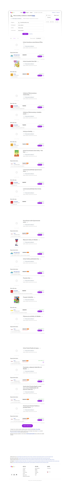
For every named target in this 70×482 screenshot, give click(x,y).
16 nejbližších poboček (17, 164)
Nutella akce (25, 456)
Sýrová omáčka (15, 462)
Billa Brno (24, 459)
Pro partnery (49, 468)
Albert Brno (33, 459)
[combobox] (40, 38)
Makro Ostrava (52, 459)
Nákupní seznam (56, 15)
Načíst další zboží (27, 425)
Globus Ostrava (28, 459)
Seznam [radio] (14, 38)
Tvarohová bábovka (32, 462)
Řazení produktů (32, 38)
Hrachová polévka (20, 462)
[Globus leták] (12, 75)
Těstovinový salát (45, 462)
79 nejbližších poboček (17, 183)
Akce (24, 12)
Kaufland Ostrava (37, 459)
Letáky (21, 12)
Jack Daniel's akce (35, 456)
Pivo (47, 456)
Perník (42, 462)
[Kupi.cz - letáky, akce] (12, 12)
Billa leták (28, 458)
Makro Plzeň (48, 459)
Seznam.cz (58, 12)
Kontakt (24, 469)
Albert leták (40, 458)
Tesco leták (44, 458)
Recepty (31, 12)
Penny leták (25, 458)
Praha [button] (33, 15)
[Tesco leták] (12, 164)
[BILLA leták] (12, 310)
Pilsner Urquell (30, 456)
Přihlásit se (54, 12)
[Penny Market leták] (12, 106)
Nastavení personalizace (26, 476)
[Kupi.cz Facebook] (12, 475)
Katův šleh (27, 462)
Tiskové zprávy (25, 472)
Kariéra (24, 473)
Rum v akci (45, 456)
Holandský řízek (38, 462)
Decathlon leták (20, 458)
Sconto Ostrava (43, 459)
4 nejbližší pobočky (16, 75)
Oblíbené (49, 15)
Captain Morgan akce (20, 456)
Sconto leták (48, 458)
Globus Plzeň (21, 459)
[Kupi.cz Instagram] (14, 475)
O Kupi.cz (24, 468)
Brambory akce (40, 456)
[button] (30, 22)
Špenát (25, 462)
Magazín (27, 12)
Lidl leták (32, 458)
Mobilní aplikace (37, 468)
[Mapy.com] (16, 475)
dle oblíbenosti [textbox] (38, 38)
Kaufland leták (36, 458)
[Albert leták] (12, 55)
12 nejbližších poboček (17, 253)
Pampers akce (51, 456)
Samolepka (36, 472)
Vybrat (25, 33)
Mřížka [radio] (18, 38)
